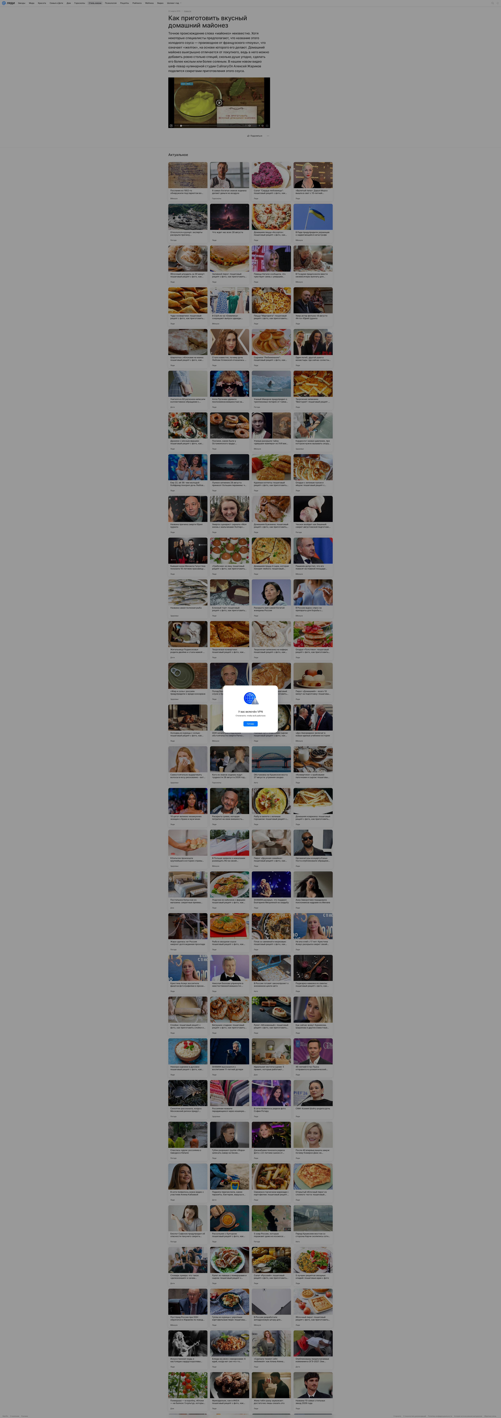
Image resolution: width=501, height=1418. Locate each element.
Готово (250, 723)
